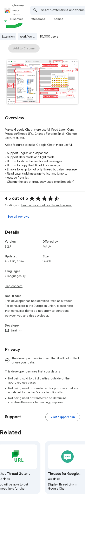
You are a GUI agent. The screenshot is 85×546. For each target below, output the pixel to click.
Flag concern (13, 286)
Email (14, 330)
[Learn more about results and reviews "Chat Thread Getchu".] (9, 479)
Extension (8, 36)
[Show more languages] (24, 276)
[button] (42, 82)
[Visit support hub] (62, 417)
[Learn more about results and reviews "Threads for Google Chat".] (58, 479)
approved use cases (22, 382)
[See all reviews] (18, 217)
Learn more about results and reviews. (46, 205)
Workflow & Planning (28, 36)
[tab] (16, 19)
